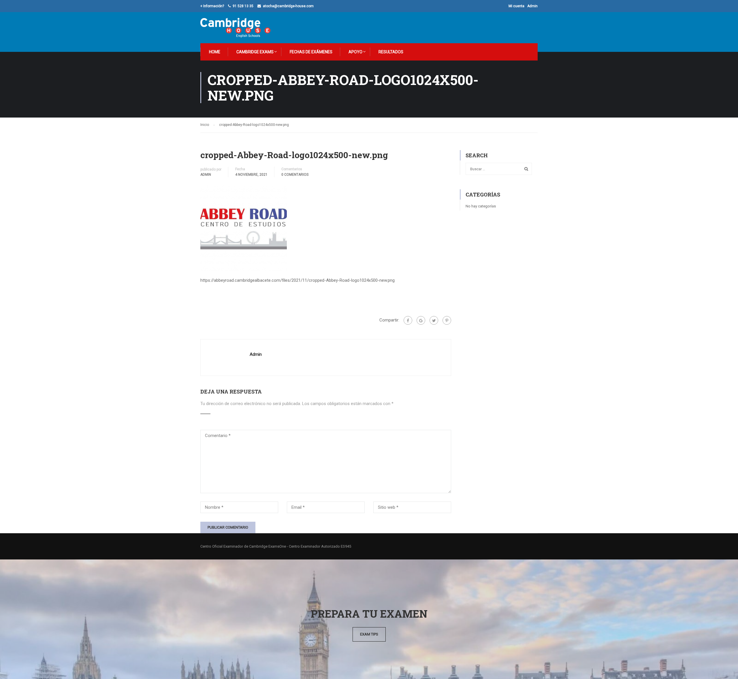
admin (205, 175)
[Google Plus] (421, 320)
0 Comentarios (294, 175)
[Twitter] (434, 320)
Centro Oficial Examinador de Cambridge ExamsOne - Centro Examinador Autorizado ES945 (275, 546)
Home (214, 52)
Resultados (391, 52)
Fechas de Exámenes (311, 52)
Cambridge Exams (255, 52)
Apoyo (355, 52)
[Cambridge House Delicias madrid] (235, 27)
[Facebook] (408, 320)
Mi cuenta (516, 6)
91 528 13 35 (243, 6)
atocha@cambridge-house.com (288, 6)
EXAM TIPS (369, 634)
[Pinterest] (447, 320)
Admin (532, 6)
